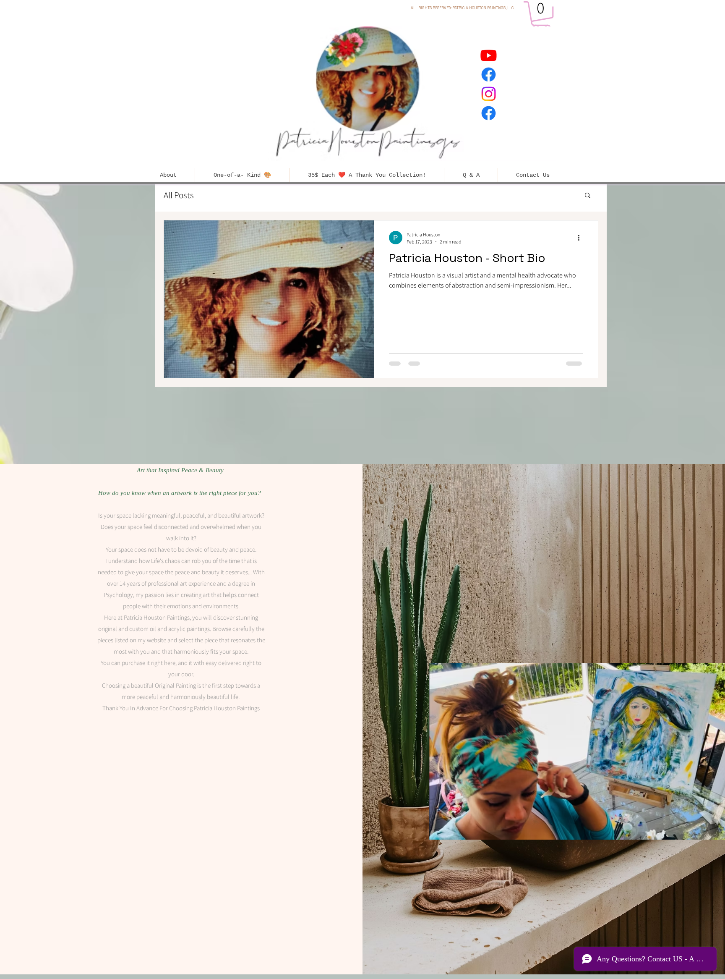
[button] (541, 16)
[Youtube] (488, 55)
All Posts (179, 195)
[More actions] (581, 238)
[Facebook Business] (488, 74)
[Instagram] (488, 93)
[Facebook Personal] (488, 113)
